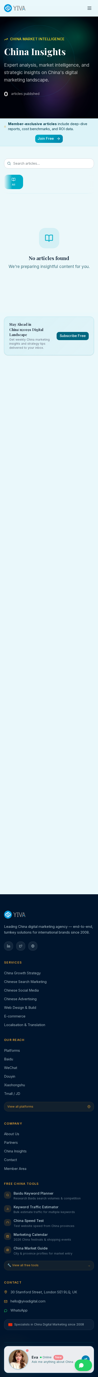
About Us (11, 1134)
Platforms (12, 1050)
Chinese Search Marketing (25, 982)
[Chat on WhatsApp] (83, 1365)
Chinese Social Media (21, 990)
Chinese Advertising (20, 999)
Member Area (15, 1169)
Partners (11, 1142)
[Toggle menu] (89, 8)
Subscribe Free (73, 336)
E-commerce (14, 1016)
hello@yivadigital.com (27, 1301)
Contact (10, 1160)
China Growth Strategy (22, 973)
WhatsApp (19, 1310)
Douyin (9, 1076)
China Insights (15, 1151)
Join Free (46, 138)
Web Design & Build (20, 1007)
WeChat (10, 1068)
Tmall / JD (12, 1094)
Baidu (8, 1059)
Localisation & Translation (24, 1025)
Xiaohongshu (14, 1085)
